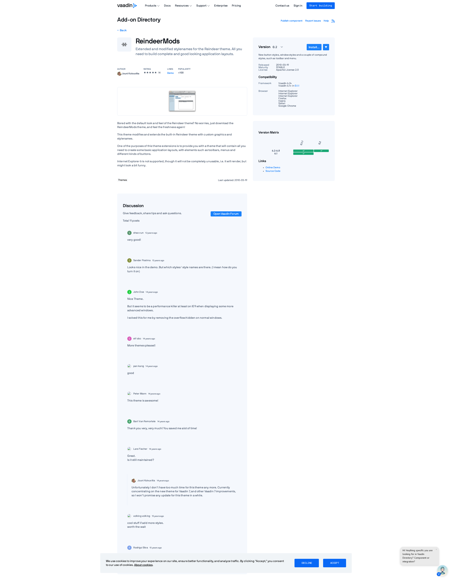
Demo (170, 73)
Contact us (282, 5)
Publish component (292, 21)
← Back (122, 30)
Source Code (273, 171)
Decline (307, 563)
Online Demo (273, 167)
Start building (320, 5)
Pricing (236, 5)
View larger (182, 101)
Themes (122, 180)
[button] (276, 47)
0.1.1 (297, 86)
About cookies (143, 565)
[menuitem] (314, 47)
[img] (119, 73)
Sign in (298, 5)
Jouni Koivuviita (130, 73)
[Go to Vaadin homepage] (127, 5)
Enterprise (221, 5)
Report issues (313, 21)
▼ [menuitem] (326, 47)
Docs (167, 5)
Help (326, 21)
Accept (334, 563)
